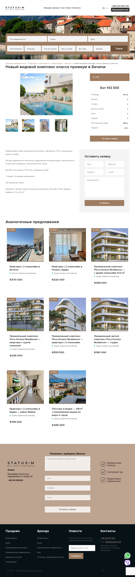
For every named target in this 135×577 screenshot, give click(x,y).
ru (103, 8)
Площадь (31, 49)
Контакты (76, 8)
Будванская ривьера (27, 273)
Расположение (16, 49)
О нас (62, 8)
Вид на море (67, 49)
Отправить (76, 556)
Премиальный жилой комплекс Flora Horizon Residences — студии (107, 339)
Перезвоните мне (120, 9)
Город (52, 39)
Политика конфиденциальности (50, 557)
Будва (56, 273)
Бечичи (15, 273)
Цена (93, 39)
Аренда (56, 8)
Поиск (119, 48)
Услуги (68, 8)
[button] (46, 94)
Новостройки (11, 562)
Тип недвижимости (18, 39)
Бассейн (99, 49)
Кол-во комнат (50, 49)
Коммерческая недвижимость (18, 552)
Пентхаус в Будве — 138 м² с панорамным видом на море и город (67, 412)
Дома (8, 543)
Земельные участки (14, 557)
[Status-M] (15, 8)
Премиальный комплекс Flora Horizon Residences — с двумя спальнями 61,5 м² (109, 269)
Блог (39, 552)
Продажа (48, 8)
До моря (82, 49)
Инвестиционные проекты (17, 548)
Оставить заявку (109, 138)
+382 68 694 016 (107, 538)
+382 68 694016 (15, 480)
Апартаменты (11, 538)
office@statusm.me (113, 542)
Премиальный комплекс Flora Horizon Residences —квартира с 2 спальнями (67, 339)
